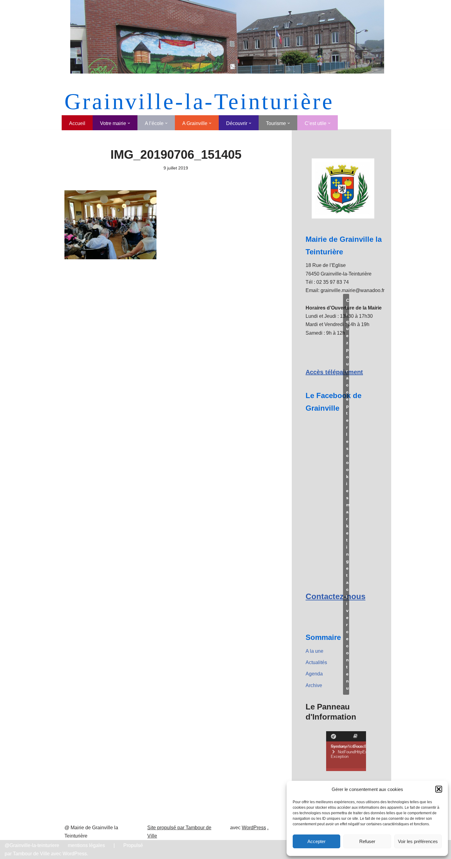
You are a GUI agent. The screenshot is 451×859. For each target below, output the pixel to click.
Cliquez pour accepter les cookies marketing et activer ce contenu (347, 494)
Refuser (367, 841)
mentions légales (86, 845)
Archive (314, 685)
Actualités (316, 662)
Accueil (77, 123)
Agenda (314, 673)
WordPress (254, 827)
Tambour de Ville (31, 853)
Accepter (316, 841)
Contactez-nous (335, 596)
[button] (439, 789)
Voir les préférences (418, 841)
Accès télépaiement (334, 372)
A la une (314, 651)
